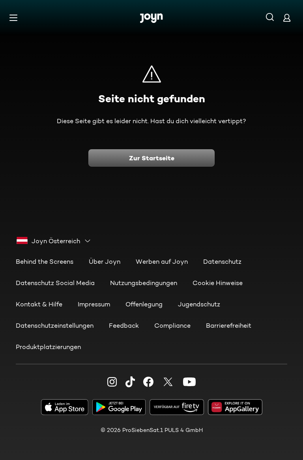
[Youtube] (189, 381)
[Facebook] (148, 381)
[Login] (286, 17)
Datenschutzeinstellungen (55, 325)
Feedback (124, 325)
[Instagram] (112, 381)
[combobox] (54, 241)
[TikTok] (130, 381)
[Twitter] (168, 381)
